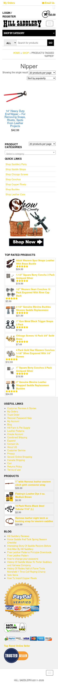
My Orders (9, 2)
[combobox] (30, 152)
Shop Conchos (13, 179)
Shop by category (14, 33)
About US (12, 447)
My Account (13, 421)
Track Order (13, 414)
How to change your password (22, 558)
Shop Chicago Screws (17, 174)
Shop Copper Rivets (16, 184)
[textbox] (30, 153)
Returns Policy (14, 466)
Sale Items (12, 574)
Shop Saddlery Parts (16, 164)
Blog (9, 424)
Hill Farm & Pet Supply (18, 427)
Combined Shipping (17, 437)
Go (50, 42)
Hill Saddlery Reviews (18, 536)
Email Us (49, 2)
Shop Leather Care (15, 194)
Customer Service (16, 450)
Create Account (15, 434)
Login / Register (9, 14)
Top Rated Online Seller (17, 645)
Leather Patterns (15, 430)
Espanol (11, 440)
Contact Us (13, 443)
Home (16, 52)
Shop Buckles (12, 189)
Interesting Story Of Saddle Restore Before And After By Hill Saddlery (29, 547)
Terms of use (14, 469)
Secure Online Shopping (19, 456)
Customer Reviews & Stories (21, 408)
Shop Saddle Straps (16, 169)
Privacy (11, 453)
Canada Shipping (16, 460)
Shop (26, 52)
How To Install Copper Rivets (22, 578)
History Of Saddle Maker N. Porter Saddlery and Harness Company (29, 563)
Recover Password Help (19, 418)
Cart (9, 463)
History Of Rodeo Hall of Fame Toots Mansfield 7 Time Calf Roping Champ (26, 570)
